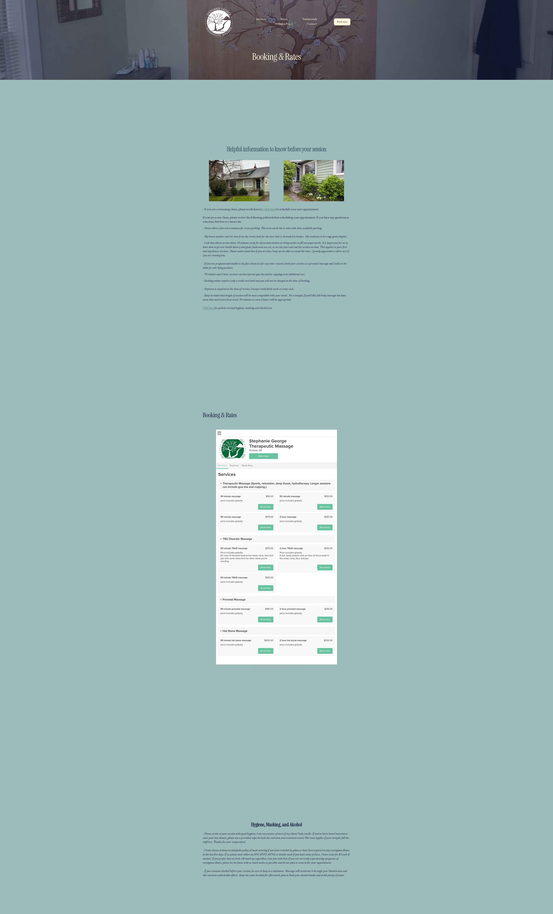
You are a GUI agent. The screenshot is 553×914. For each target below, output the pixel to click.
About (284, 19)
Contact (312, 24)
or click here (268, 209)
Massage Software (292, 668)
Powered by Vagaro (261, 668)
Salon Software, (277, 668)
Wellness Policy (284, 24)
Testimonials (309, 19)
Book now (342, 22)
